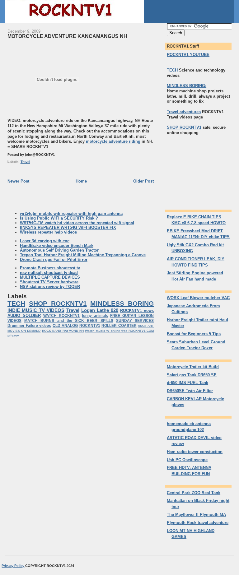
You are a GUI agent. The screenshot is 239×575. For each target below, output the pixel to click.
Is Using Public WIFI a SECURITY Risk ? (59, 218)
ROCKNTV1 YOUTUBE (188, 54)
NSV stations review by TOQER (50, 286)
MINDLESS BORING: (186, 85)
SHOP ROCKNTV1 (58, 303)
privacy (13, 335)
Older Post (143, 181)
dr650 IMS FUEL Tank (187, 382)
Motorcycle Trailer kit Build (193, 366)
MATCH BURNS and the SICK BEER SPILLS (68, 320)
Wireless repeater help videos (48, 232)
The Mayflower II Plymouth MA (196, 514)
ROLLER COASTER (118, 325)
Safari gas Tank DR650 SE (192, 375)
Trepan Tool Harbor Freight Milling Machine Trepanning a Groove (83, 255)
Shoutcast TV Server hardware (49, 282)
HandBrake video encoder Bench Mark (56, 245)
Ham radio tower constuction (195, 451)
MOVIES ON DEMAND (24, 330)
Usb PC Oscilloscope (187, 459)
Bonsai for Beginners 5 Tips (194, 334)
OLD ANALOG (65, 325)
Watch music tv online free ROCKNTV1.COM (119, 330)
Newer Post (18, 181)
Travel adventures (184, 111)
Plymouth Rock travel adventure (197, 522)
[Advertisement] (43, 197)
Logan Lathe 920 (99, 310)
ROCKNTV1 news (137, 310)
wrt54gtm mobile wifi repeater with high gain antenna (71, 213)
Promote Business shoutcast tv (50, 268)
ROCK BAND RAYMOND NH (63, 330)
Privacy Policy (13, 566)
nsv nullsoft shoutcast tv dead (49, 272)
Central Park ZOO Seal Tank (193, 492)
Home (81, 181)
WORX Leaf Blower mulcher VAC (198, 297)
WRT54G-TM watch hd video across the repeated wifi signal (77, 222)
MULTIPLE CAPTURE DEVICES (50, 277)
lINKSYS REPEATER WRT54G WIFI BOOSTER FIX (68, 227)
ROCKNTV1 (89, 325)
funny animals (95, 316)
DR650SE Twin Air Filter (190, 390)
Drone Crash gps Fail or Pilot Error (53, 259)
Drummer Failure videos (29, 325)
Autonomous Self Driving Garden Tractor (59, 250)
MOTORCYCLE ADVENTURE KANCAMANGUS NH (67, 36)
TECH (16, 303)
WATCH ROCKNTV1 (61, 316)
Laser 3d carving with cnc (44, 241)
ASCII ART (146, 325)
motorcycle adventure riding (113, 141)
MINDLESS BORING (122, 303)
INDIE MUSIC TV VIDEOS (35, 310)
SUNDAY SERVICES (135, 320)
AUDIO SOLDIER (24, 315)
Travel (25, 162)
